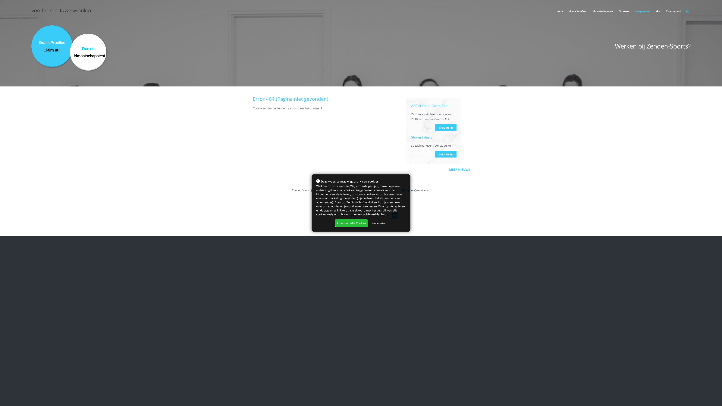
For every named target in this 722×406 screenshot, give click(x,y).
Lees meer (446, 128)
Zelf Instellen (378, 223)
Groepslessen (642, 11)
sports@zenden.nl (417, 190)
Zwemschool (673, 11)
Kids (658, 11)
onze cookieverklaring (369, 214)
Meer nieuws (459, 169)
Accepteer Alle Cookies (351, 223)
